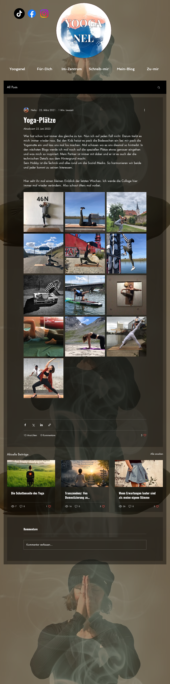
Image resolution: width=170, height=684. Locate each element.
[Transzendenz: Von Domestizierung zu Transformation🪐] (85, 473)
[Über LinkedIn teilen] (41, 424)
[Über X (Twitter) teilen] (33, 424)
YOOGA (83, 23)
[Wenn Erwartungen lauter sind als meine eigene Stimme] (139, 473)
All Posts (12, 87)
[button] (158, 87)
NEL (83, 38)
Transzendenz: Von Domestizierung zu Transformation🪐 (76, 495)
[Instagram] (44, 13)
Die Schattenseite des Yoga (27, 493)
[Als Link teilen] (49, 424)
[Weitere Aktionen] (144, 110)
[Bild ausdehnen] (43, 212)
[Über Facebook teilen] (25, 424)
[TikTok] (19, 13)
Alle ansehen (156, 453)
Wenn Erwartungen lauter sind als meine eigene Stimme (137, 495)
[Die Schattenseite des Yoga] (31, 473)
